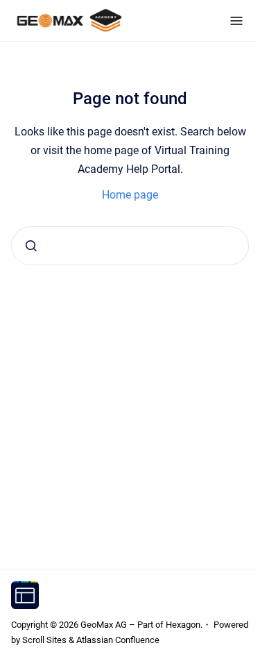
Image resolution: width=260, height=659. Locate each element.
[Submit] (31, 246)
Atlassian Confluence (117, 640)
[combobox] (130, 246)
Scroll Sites (44, 640)
